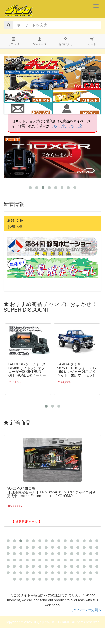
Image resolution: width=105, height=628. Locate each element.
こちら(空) (75, 126)
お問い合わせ (28, 108)
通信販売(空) (80, 96)
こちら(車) (58, 126)
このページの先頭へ (86, 609)
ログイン (77, 108)
